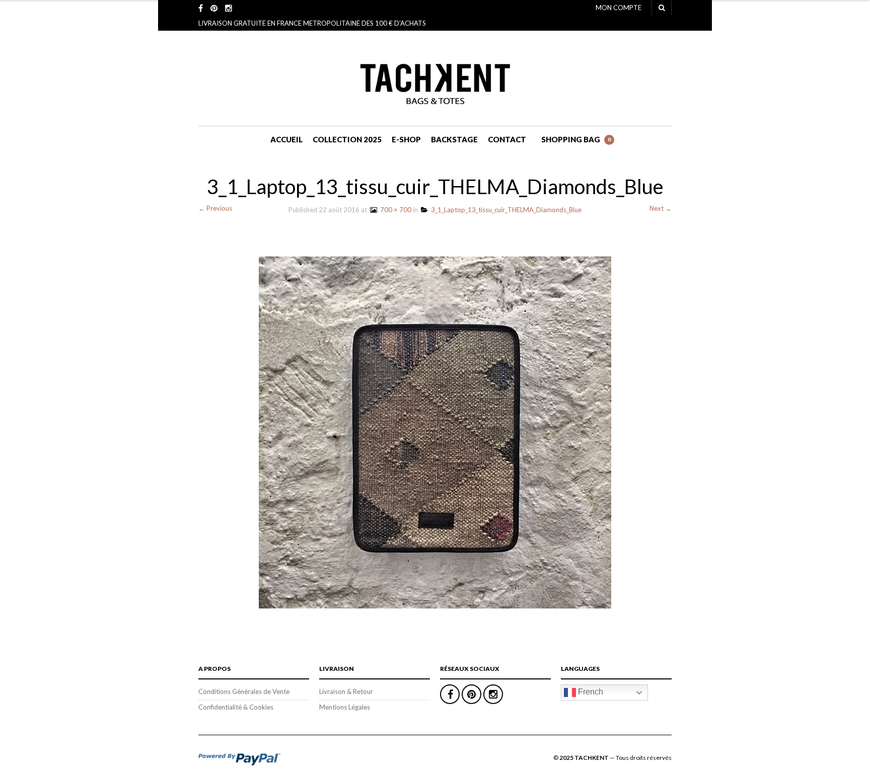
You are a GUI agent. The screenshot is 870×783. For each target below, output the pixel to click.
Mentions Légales (344, 707)
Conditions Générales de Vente (243, 691)
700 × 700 (394, 210)
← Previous (215, 208)
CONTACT (507, 139)
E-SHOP (406, 139)
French (589, 691)
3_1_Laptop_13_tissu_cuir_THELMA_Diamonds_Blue (505, 210)
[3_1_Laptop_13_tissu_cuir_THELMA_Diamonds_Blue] (435, 431)
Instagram (493, 694)
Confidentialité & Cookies (235, 707)
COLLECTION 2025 (347, 139)
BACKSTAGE (454, 139)
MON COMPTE (618, 8)
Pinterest (471, 694)
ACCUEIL (286, 139)
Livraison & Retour (346, 691)
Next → (660, 208)
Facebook (450, 694)
